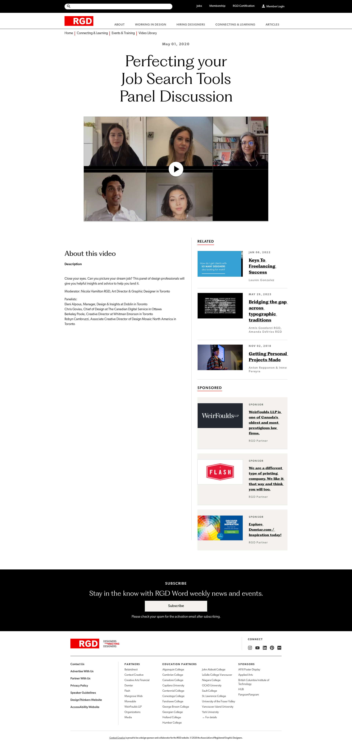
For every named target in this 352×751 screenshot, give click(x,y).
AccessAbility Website (84, 707)
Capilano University (173, 685)
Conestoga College (173, 696)
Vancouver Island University (217, 707)
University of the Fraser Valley (218, 701)
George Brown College (175, 707)
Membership (217, 6)
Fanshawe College (172, 701)
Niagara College (211, 680)
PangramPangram (248, 694)
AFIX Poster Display (249, 669)
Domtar (128, 685)
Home (69, 33)
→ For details (209, 717)
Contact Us (77, 664)
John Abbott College (213, 669)
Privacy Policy (79, 685)
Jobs (199, 6)
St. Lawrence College (214, 696)
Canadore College (172, 680)
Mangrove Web (133, 696)
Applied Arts (245, 675)
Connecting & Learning (92, 33)
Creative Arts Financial (136, 680)
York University (210, 712)
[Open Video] (176, 169)
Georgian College (172, 712)
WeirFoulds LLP (133, 707)
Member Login (275, 6)
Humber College (172, 723)
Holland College (171, 717)
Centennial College (173, 691)
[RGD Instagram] (250, 648)
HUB (241, 689)
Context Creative (134, 675)
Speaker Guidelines (83, 692)
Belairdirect (131, 669)
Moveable (130, 701)
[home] (79, 21)
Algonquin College (173, 669)
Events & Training (123, 33)
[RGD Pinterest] (272, 648)
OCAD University (211, 685)
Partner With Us (80, 678)
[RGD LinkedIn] (265, 648)
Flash (127, 691)
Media (128, 717)
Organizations (132, 712)
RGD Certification (244, 6)
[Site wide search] (118, 6)
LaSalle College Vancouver (217, 675)
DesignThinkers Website (86, 700)
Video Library (148, 33)
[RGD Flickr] (279, 648)
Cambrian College (172, 675)
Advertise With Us (82, 671)
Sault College (209, 691)
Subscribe (176, 606)
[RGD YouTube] (257, 648)
